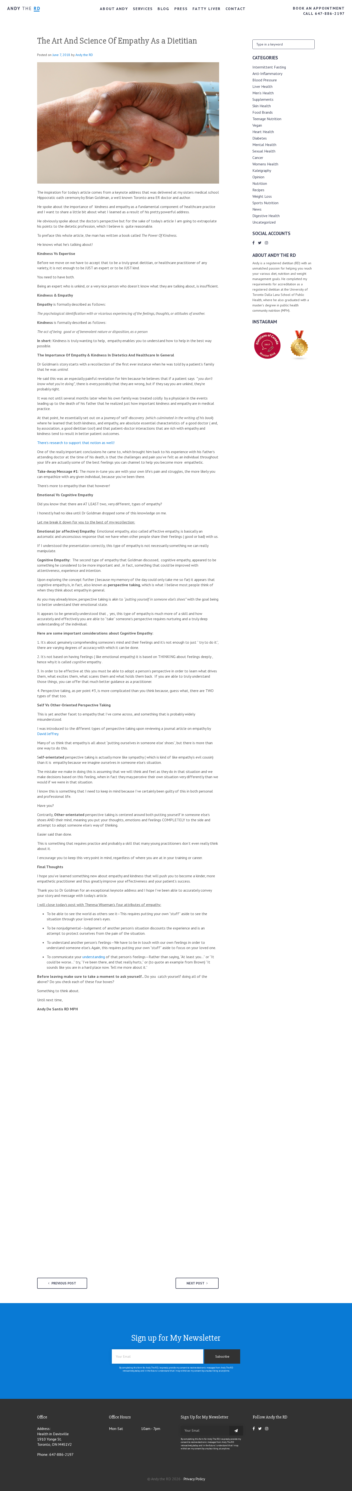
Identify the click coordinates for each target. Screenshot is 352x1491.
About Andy (114, 8)
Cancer (257, 157)
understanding (93, 956)
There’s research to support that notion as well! (75, 442)
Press (181, 8)
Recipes (258, 189)
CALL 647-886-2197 (324, 13)
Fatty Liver (207, 8)
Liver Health (262, 86)
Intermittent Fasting (269, 67)
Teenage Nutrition (266, 118)
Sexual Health (263, 151)
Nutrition (259, 183)
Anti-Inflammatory (267, 73)
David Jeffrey (47, 733)
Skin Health (261, 105)
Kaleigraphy (261, 170)
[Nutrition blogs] (299, 359)
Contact (236, 8)
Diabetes (259, 138)
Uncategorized (264, 222)
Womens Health (265, 164)
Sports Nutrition (265, 202)
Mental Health (264, 144)
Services (143, 8)
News (256, 209)
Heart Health (263, 131)
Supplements (262, 99)
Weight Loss (262, 196)
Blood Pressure (264, 80)
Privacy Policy (194, 1478)
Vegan (257, 125)
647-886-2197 (61, 1454)
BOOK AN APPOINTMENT (319, 8)
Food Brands (262, 112)
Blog (163, 8)
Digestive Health (266, 215)
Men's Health (263, 92)
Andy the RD (84, 55)
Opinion (258, 176)
